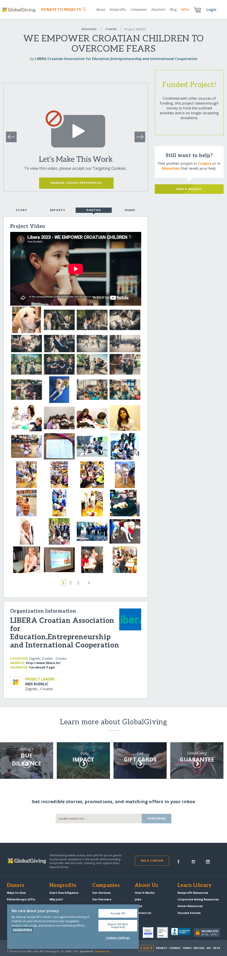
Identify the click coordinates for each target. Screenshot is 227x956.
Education (89, 29)
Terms (187, 948)
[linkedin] (208, 861)
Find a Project (189, 189)
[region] (73, 926)
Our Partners (101, 899)
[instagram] (193, 861)
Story (21, 210)
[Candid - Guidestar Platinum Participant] (164, 932)
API (209, 948)
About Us (146, 885)
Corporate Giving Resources (198, 899)
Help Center (152, 861)
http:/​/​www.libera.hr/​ (43, 663)
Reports (57, 210)
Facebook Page (42, 667)
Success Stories (189, 913)
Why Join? (56, 899)
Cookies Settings (118, 938)
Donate (61, 9)
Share (130, 210)
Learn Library (195, 885)
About (101, 9)
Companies (138, 9)
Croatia (110, 29)
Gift (185, 9)
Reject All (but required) (118, 925)
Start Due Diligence (63, 893)
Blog (173, 9)
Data (216, 948)
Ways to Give (16, 893)
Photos (93, 210)
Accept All (118, 913)
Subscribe (156, 818)
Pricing (199, 948)
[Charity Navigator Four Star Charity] (150, 932)
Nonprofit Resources (193, 893)
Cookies (174, 948)
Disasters (158, 9)
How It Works (145, 893)
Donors (15, 885)
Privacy (161, 948)
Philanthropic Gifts (21, 899)
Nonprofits (118, 9)
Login (211, 9)
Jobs (138, 899)
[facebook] (178, 861)
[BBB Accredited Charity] (182, 933)
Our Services (101, 893)
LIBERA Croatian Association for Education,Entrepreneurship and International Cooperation (116, 58)
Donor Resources (190, 906)
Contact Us (143, 913)
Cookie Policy (22, 930)
